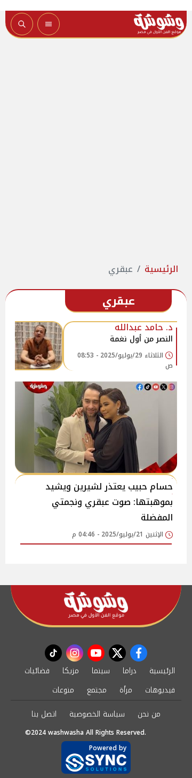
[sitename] (96, 605)
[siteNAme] (159, 24)
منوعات (63, 690)
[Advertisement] (96, 151)
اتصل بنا (44, 714)
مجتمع (97, 690)
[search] (22, 24)
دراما (130, 671)
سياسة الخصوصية (97, 714)
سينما (101, 671)
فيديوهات (160, 690)
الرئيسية (161, 269)
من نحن (149, 714)
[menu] (48, 24)
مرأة (125, 690)
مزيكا (70, 671)
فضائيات (37, 671)
